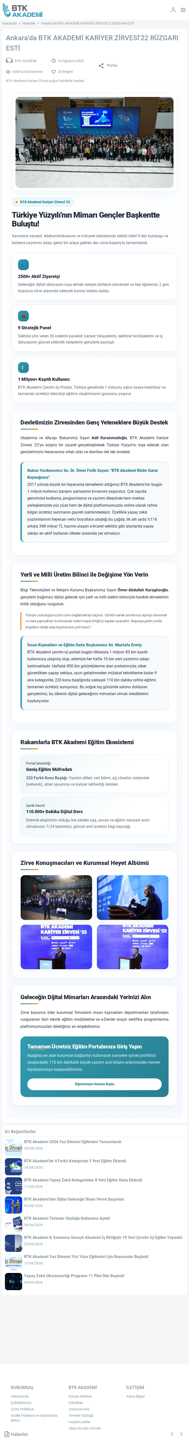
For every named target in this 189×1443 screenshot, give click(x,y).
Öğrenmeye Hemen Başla (94, 1084)
